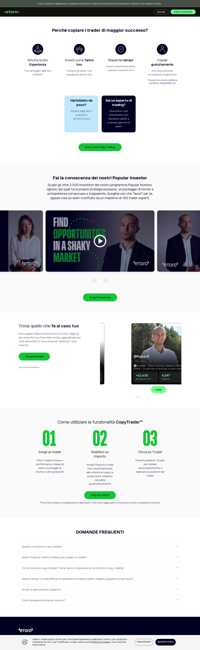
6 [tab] (145, 397)
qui (174, 83)
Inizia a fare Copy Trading (100, 147)
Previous (95, 280)
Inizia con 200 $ (100, 495)
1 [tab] (132, 397)
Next (105, 280)
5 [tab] (142, 397)
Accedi (161, 11)
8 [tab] (149, 397)
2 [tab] (134, 397)
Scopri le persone (100, 297)
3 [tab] (137, 397)
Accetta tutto (166, 641)
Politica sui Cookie (101, 642)
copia (141, 389)
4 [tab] (140, 397)
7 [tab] (147, 397)
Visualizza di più (34, 356)
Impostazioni (144, 641)
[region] (100, 642)
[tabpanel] (140, 358)
